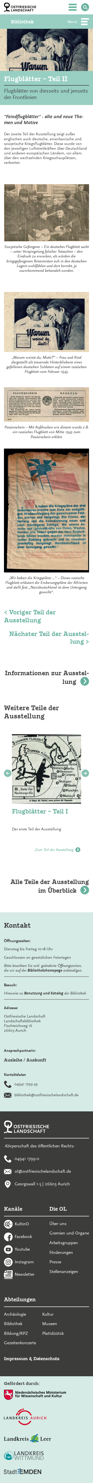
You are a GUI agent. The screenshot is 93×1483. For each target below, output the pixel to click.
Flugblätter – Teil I (40, 811)
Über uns (57, 1223)
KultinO (22, 1223)
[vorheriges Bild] (7, 773)
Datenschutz (46, 1358)
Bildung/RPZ (16, 1333)
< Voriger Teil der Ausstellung (30, 616)
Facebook (23, 1236)
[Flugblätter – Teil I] (46, 769)
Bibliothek (22, 21)
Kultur (48, 1314)
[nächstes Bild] (85, 773)
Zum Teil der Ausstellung (54, 849)
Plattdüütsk (53, 1333)
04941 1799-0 (27, 1158)
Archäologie (15, 1314)
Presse (55, 1261)
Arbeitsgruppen (63, 1242)
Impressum (16, 1358)
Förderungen (61, 1252)
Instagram (24, 1261)
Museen (49, 1323)
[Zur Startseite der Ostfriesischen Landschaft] (20, 7)
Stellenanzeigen (63, 1271)
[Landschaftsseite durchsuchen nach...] (85, 7)
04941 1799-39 (26, 1084)
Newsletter (24, 1274)
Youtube (22, 1248)
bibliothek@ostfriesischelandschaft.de (46, 1095)
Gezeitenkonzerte (20, 1342)
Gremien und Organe (69, 1233)
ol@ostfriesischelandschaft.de (43, 1170)
